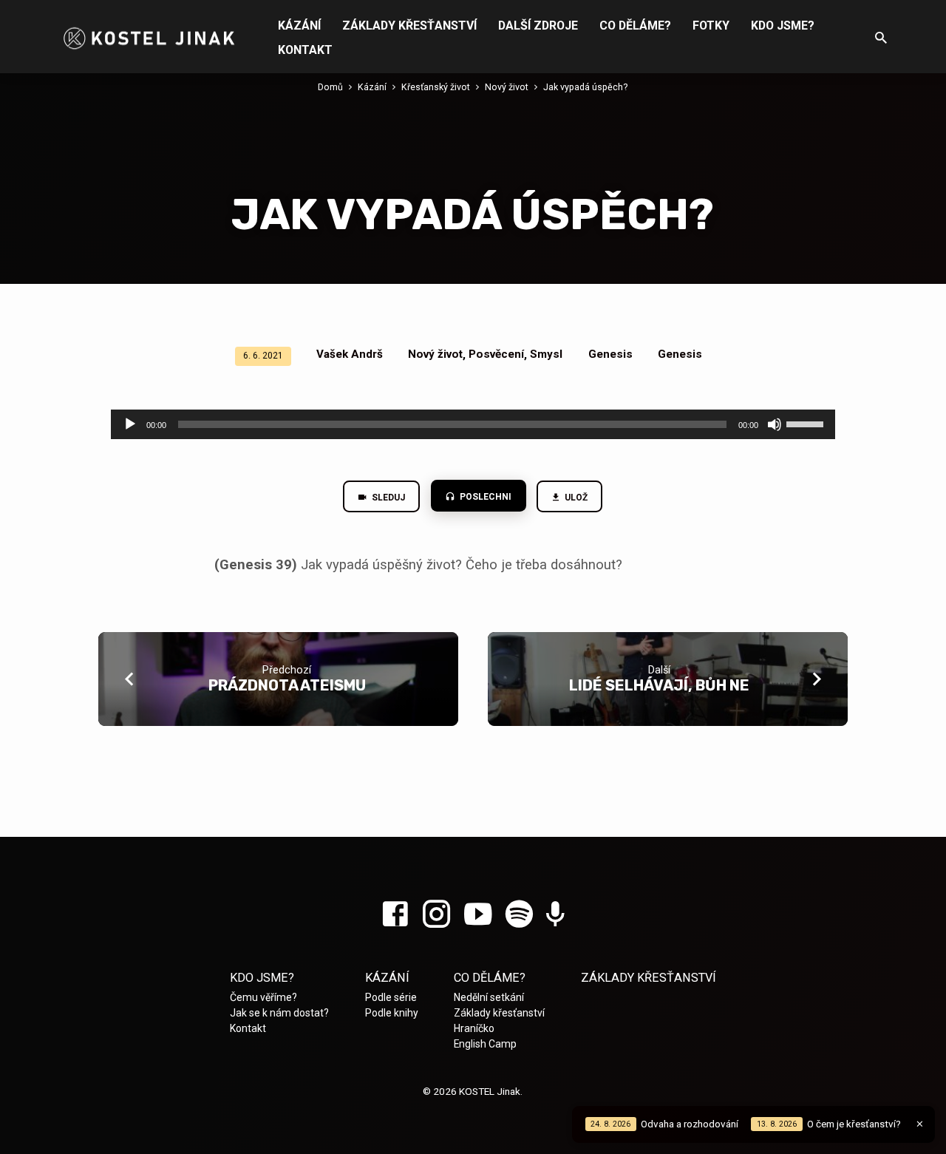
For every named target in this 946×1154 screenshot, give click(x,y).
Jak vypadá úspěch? (585, 86)
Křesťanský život (435, 86)
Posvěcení (496, 354)
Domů (330, 86)
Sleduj (387, 497)
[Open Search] (881, 38)
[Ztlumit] (774, 424)
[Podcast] (555, 915)
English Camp (485, 1044)
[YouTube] (477, 914)
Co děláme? (635, 25)
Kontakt (305, 50)
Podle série (391, 997)
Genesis (610, 354)
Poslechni (484, 497)
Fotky (711, 25)
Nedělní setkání (489, 997)
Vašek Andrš (349, 354)
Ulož (575, 497)
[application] (473, 424)
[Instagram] (436, 914)
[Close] (920, 1124)
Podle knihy (391, 1013)
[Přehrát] (130, 424)
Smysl (546, 354)
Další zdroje (538, 25)
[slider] (807, 423)
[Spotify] (519, 914)
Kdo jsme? (782, 25)
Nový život (506, 86)
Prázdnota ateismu (287, 685)
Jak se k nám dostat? (279, 1013)
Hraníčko (474, 1028)
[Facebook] (395, 914)
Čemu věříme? (263, 997)
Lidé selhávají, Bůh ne (659, 685)
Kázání (299, 25)
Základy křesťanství (409, 25)
